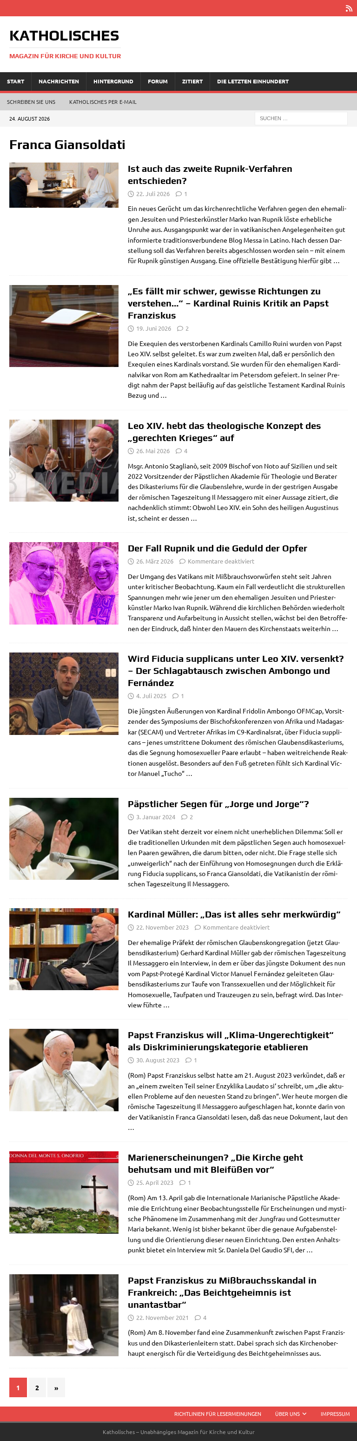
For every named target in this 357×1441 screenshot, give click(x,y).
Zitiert (192, 81)
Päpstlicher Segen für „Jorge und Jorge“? (218, 803)
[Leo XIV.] (64, 461)
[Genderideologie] (64, 694)
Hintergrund (113, 81)
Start (15, 81)
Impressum (335, 1413)
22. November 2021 (162, 1317)
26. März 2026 (154, 561)
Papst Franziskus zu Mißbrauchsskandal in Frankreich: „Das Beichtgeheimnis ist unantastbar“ (222, 1292)
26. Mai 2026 (153, 451)
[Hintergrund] (64, 1315)
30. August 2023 (157, 1060)
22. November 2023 (162, 927)
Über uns (287, 1413)
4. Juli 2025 (151, 696)
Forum (158, 81)
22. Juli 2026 (153, 193)
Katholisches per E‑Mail (103, 101)
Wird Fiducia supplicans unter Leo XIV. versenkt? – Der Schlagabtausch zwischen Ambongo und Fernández (236, 670)
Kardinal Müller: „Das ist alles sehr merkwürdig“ (234, 914)
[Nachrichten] (64, 185)
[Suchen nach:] (301, 117)
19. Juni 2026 (153, 328)
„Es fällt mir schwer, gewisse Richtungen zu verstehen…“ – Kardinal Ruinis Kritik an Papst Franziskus (228, 302)
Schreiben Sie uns (31, 101)
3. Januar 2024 (155, 817)
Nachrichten (59, 81)
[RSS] (349, 8)
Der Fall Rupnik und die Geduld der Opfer (217, 548)
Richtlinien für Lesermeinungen (217, 1413)
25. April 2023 (154, 1182)
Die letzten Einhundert (253, 81)
